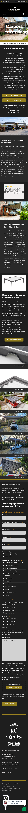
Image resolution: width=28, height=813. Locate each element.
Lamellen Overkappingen (11, 565)
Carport (7, 589)
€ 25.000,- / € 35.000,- (10, 621)
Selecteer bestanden (14, 687)
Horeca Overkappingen (11, 568)
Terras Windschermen (10, 586)
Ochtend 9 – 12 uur (10, 607)
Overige (7, 595)
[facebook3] (5, 795)
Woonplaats (8, 529)
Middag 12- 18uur (9, 610)
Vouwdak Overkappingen (11, 571)
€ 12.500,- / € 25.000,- (10, 619)
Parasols (7, 584)
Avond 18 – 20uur (9, 613)
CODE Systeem (9, 578)
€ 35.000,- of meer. (10, 624)
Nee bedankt (8, 556)
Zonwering (7, 581)
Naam (6, 515)
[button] (5, 192)
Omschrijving (6, 637)
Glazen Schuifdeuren (10, 592)
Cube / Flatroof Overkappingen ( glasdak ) (13, 574)
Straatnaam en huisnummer (12, 522)
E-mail (6, 544)
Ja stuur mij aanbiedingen (11, 554)
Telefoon (7, 537)
